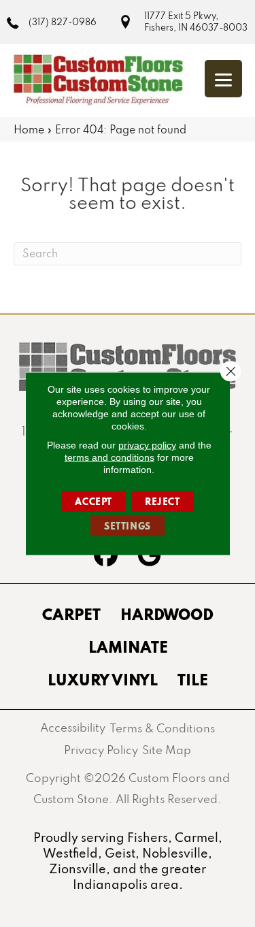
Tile (192, 679)
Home (29, 129)
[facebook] (106, 557)
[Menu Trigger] (223, 78)
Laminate (128, 646)
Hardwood (167, 614)
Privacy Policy (101, 750)
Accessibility (72, 727)
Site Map (166, 750)
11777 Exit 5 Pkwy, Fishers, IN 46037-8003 (196, 21)
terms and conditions (109, 457)
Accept (93, 501)
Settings (127, 526)
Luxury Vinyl (103, 679)
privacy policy (147, 445)
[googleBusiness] (150, 557)
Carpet (71, 614)
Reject (162, 501)
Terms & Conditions (162, 728)
